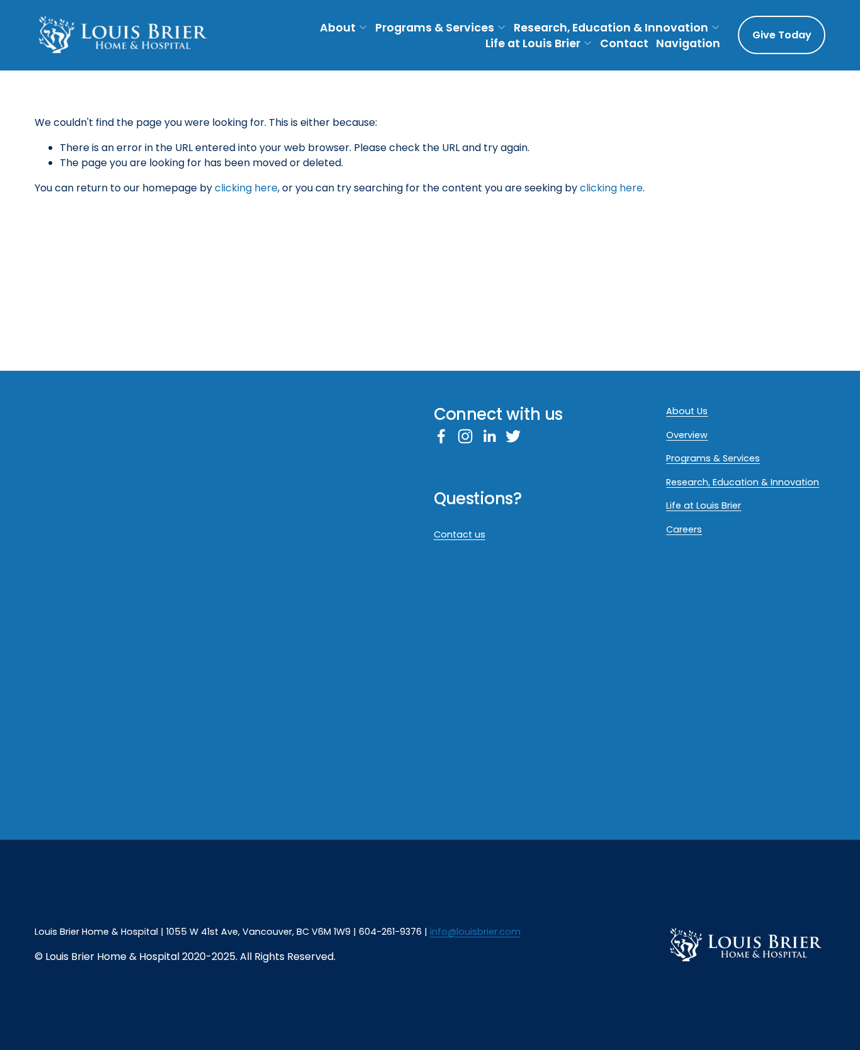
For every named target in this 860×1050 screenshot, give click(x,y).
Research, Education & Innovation (611, 27)
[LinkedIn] (489, 436)
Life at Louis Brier (532, 43)
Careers (684, 529)
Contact (624, 43)
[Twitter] (513, 436)
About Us (687, 411)
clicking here (246, 188)
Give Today (782, 35)
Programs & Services (434, 27)
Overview (687, 435)
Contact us (459, 534)
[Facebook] (441, 436)
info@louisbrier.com (475, 931)
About (338, 27)
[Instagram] (465, 436)
